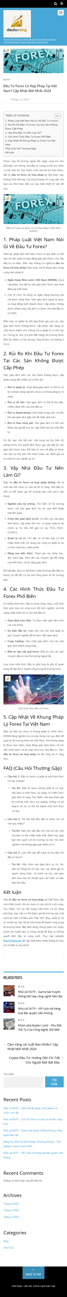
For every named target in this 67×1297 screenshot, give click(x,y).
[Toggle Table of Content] (56, 116)
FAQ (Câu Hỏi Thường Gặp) (20, 148)
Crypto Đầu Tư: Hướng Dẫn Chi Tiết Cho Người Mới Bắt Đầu (36, 1060)
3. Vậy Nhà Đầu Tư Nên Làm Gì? (23, 132)
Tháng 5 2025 (11, 1210)
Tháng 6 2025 (11, 1203)
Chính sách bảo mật (44, 1286)
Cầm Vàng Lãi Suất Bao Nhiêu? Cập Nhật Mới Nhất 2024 (30, 1046)
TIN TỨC (8, 1247)
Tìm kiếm (8, 1074)
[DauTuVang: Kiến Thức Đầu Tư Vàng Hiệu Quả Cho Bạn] (17, 36)
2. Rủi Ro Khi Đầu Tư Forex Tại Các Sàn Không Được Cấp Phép (31, 126)
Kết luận (9, 152)
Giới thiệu (17, 1286)
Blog (6, 79)
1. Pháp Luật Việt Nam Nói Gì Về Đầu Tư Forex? (31, 120)
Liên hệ (28, 1286)
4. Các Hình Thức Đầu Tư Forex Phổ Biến (28, 136)
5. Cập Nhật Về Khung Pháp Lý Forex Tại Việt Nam (30, 142)
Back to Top (33, 1274)
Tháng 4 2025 (11, 1216)
